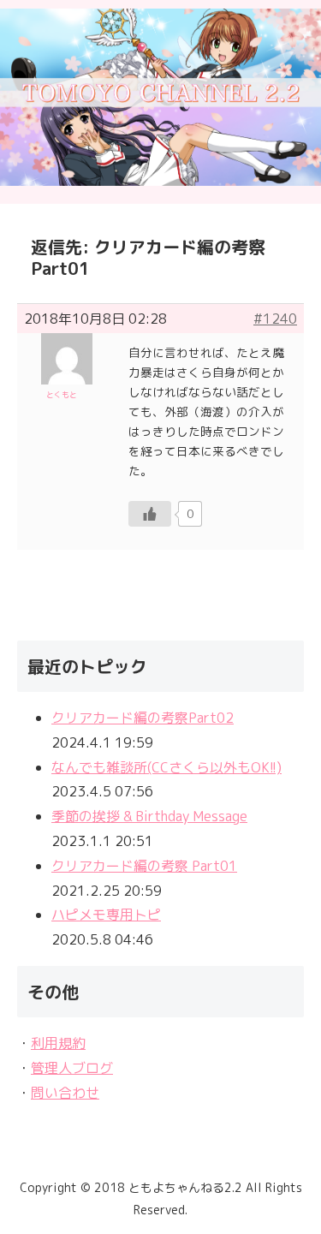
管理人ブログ (72, 1067)
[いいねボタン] (149, 514)
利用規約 (58, 1043)
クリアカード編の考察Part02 (142, 717)
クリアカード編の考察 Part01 (144, 865)
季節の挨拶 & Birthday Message (149, 816)
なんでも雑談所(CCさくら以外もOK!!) (166, 767)
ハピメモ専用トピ (106, 914)
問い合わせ (65, 1092)
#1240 (275, 318)
